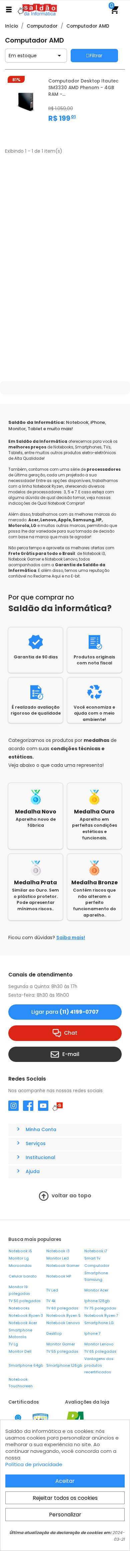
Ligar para (65, 1011)
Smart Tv (92, 1258)
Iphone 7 (92, 1333)
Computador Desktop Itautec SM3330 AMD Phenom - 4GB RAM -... (83, 87)
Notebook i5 (20, 1251)
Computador (96, 1265)
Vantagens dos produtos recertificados (98, 1365)
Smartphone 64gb (26, 1365)
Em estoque (36, 56)
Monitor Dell (20, 1351)
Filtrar (96, 55)
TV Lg (13, 1344)
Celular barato (23, 1276)
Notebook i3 (58, 1251)
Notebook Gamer (62, 1265)
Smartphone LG (99, 1322)
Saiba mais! (70, 937)
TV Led (52, 1290)
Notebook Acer (23, 1322)
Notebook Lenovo (63, 1322)
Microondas (20, 1265)
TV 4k (51, 1300)
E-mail (70, 1053)
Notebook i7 (95, 1251)
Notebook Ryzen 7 (101, 1315)
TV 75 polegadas (100, 1308)
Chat (70, 1032)
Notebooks (19, 1308)
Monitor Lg (19, 1258)
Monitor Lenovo (99, 1344)
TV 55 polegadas (62, 1351)
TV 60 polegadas (62, 1308)
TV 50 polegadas (25, 1300)
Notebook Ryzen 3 (26, 1315)
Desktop (54, 1333)
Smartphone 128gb (64, 1365)
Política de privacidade (33, 1464)
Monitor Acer (96, 1290)
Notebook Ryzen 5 (63, 1315)
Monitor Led (57, 1258)
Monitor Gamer (60, 1344)
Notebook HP (58, 1276)
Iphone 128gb (97, 1300)
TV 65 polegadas (100, 1351)
